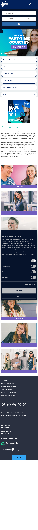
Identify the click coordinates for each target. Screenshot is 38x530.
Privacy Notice (5, 415)
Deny (19, 296)
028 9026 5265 (5, 433)
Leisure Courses (8, 81)
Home (3, 54)
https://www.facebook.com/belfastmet (3, 404)
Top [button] (18, 458)
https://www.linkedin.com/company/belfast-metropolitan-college (19, 404)
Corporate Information (8, 383)
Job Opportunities (6, 390)
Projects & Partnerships (8, 393)
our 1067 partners (13, 239)
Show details (28, 284)
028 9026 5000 (5, 427)
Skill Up (5, 94)
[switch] (33, 266)
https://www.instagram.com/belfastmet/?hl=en (24, 404)
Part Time (9, 54)
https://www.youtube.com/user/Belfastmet (14, 404)
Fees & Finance (19, 213)
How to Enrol (19, 186)
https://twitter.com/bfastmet (9, 404)
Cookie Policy (14, 415)
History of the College (8, 395)
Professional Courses (10, 87)
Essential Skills (8, 74)
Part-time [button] (27, 18)
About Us (4, 380)
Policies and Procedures (8, 386)
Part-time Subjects (9, 60)
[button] (15, 449)
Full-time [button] (10, 18)
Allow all (19, 290)
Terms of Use (22, 415)
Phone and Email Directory (9, 438)
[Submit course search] (19, 24)
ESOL (5, 67)
